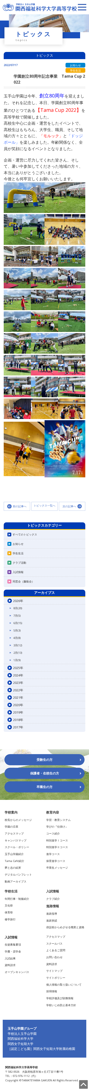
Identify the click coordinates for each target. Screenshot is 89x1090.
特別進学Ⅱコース (57, 847)
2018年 (18, 720)
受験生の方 (45, 759)
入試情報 (18, 572)
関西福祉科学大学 (20, 1038)
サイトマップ (54, 971)
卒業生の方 (45, 787)
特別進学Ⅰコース (57, 840)
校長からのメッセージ (18, 820)
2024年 (18, 675)
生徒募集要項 (13, 944)
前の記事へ (19, 506)
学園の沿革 (11, 826)
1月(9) (17, 660)
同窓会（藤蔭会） (23, 581)
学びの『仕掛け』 (57, 826)
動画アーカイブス (15, 881)
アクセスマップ (14, 833)
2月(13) (17, 652)
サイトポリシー (55, 977)
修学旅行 (10, 919)
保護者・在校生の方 (44, 773)
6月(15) (17, 623)
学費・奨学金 (13, 951)
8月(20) (17, 608)
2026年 (18, 601)
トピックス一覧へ (44, 505)
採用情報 (51, 991)
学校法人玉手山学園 (22, 1033)
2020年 (18, 705)
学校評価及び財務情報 (59, 998)
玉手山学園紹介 (14, 854)
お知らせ (18, 544)
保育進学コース (55, 861)
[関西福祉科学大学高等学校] (40, 5)
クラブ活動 (19, 562)
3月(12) (17, 645)
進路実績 (51, 920)
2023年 (18, 682)
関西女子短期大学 (20, 1044)
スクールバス (54, 943)
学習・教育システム (58, 820)
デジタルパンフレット (18, 874)
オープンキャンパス (17, 972)
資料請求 (10, 965)
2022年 (18, 690)
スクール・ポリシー (17, 847)
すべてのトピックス (25, 534)
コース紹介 (53, 833)
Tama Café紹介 (14, 861)
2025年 (18, 668)
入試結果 (10, 958)
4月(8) (17, 638)
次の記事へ (69, 506)
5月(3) (17, 630)
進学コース (53, 854)
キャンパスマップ (15, 840)
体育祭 (9, 912)
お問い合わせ (54, 957)
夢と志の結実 (13, 867)
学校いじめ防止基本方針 (61, 1005)
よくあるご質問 (55, 950)
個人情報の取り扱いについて (64, 984)
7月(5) (17, 615)
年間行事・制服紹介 (17, 899)
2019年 (18, 712)
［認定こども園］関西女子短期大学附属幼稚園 (41, 1048)
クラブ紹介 (53, 899)
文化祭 (9, 905)
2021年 (18, 697)
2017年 (18, 727)
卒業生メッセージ (57, 867)
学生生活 (18, 553)
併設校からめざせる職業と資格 (65, 927)
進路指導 (51, 913)
